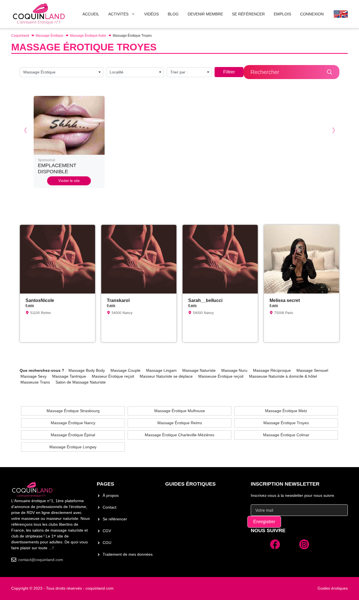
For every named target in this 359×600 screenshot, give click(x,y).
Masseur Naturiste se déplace (166, 376)
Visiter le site (69, 181)
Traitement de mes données (128, 554)
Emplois (282, 14)
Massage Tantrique (69, 376)
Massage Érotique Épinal (73, 435)
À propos (111, 495)
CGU (107, 542)
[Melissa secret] (301, 227)
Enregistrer (264, 521)
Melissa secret (285, 300)
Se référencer (115, 519)
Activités (118, 14)
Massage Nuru (234, 370)
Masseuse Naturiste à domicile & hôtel (283, 376)
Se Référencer (248, 14)
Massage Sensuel (312, 370)
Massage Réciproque (272, 370)
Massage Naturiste (199, 370)
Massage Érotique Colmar (286, 435)
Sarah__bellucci (205, 300)
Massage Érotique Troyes (286, 423)
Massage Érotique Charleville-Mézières (179, 435)
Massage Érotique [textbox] (39, 72)
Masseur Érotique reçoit (113, 376)
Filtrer (229, 72)
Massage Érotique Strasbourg (73, 411)
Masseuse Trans (35, 382)
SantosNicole (40, 300)
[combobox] (61, 72)
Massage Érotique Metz (286, 411)
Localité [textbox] (116, 72)
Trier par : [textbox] (179, 72)
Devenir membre (205, 14)
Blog (173, 14)
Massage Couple (126, 370)
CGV (107, 531)
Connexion (312, 14)
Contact (109, 507)
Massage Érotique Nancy (73, 423)
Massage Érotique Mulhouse (179, 411)
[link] (69, 142)
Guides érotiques (190, 484)
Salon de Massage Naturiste (81, 382)
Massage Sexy (33, 376)
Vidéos (151, 14)
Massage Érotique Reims (179, 423)
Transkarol (118, 300)
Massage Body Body (86, 370)
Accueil (90, 14)
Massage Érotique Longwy (72, 447)
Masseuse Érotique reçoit (220, 376)
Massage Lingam (161, 370)
